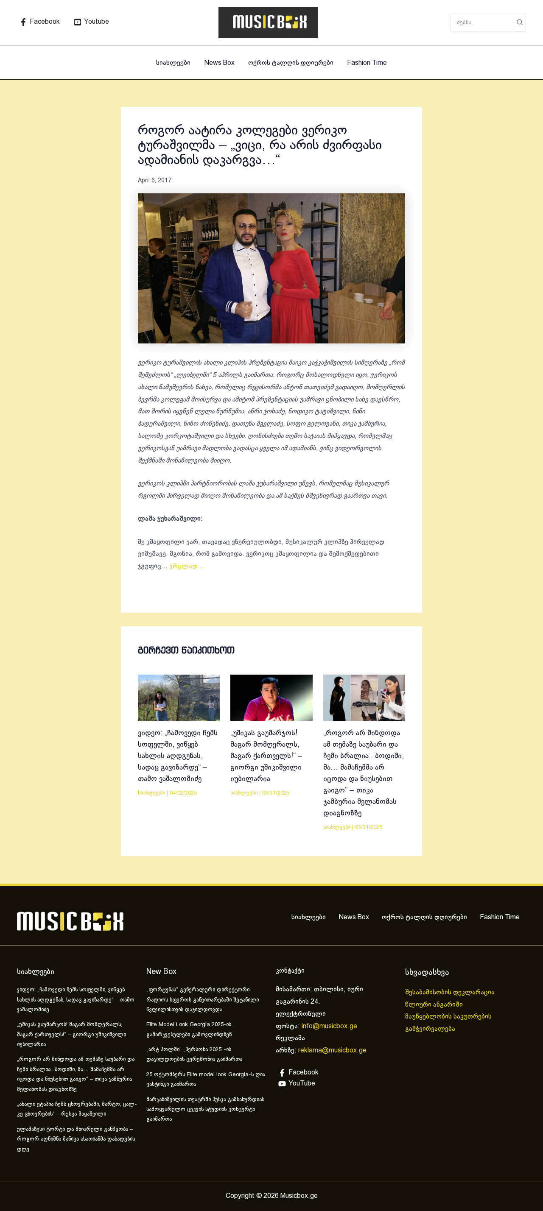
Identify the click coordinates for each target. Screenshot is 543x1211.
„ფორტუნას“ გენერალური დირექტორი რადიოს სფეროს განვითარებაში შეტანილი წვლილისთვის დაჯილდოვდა (202, 1000)
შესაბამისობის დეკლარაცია (450, 992)
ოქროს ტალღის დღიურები (290, 63)
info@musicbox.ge (329, 1026)
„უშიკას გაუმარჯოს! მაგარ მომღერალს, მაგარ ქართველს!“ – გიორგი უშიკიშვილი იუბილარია (266, 756)
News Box (219, 63)
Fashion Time (367, 63)
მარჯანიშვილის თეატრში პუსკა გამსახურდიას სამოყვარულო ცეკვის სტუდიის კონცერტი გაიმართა (205, 1109)
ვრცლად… (186, 566)
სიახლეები (173, 63)
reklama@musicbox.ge (332, 1050)
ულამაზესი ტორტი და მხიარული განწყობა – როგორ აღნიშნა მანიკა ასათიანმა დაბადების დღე (76, 1139)
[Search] (520, 22)
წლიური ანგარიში (435, 1005)
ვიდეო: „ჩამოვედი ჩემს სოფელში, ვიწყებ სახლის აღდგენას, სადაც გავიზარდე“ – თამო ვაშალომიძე (178, 756)
